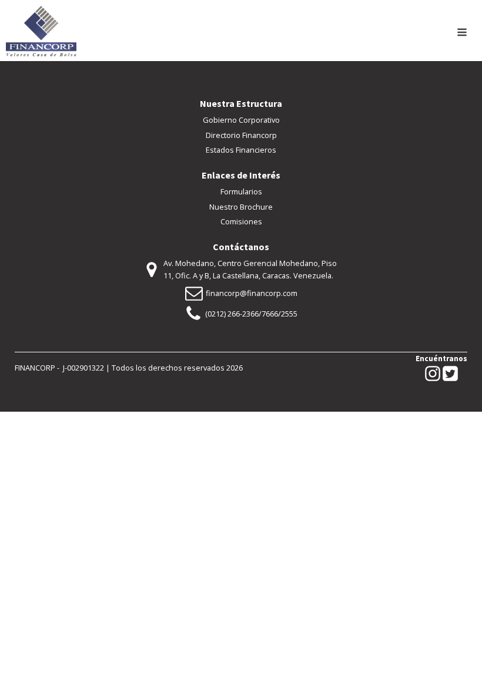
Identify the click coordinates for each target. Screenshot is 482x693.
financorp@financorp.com (251, 293)
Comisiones (241, 221)
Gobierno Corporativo (241, 120)
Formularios (241, 191)
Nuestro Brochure (241, 206)
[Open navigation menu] (462, 33)
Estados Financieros (241, 149)
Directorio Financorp (241, 135)
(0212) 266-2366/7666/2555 (251, 313)
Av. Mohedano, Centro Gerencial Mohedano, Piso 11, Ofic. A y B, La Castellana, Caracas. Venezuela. (250, 269)
